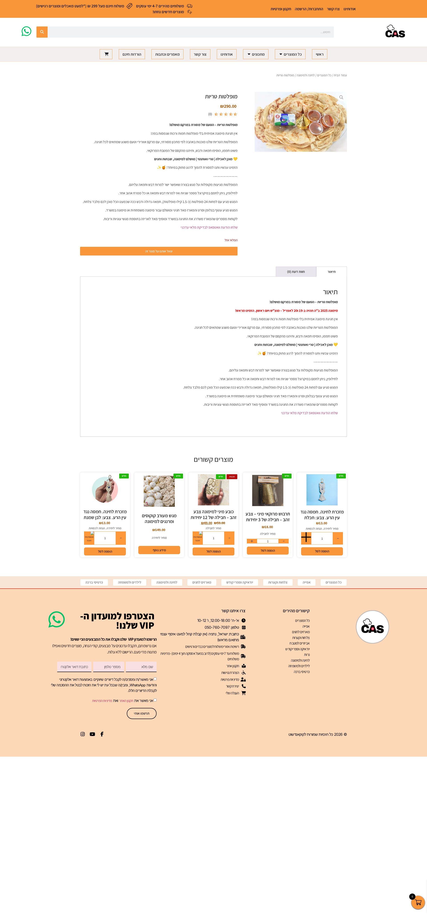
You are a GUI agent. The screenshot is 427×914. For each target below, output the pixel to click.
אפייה (306, 582)
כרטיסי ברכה (94, 582)
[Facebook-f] (102, 734)
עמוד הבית (340, 75)
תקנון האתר (126, 700)
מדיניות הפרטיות (102, 700)
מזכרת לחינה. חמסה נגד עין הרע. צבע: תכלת (322, 515)
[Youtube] (92, 734)
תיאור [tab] (332, 271)
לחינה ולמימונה (306, 75)
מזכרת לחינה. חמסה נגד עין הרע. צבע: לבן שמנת (105, 514)
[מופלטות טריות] (301, 122)
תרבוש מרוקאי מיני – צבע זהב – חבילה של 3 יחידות (268, 517)
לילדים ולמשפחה (129, 582)
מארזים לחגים (201, 582)
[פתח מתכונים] (249, 54)
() (210, 114)
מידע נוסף (159, 550)
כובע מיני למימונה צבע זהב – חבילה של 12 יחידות (214, 514)
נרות (307, 654)
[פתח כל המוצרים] (281, 54)
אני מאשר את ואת (122, 700)
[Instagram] (82, 734)
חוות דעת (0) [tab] (296, 271)
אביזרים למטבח (300, 643)
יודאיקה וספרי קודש (239, 582)
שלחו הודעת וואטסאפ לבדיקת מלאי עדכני (209, 227)
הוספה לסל (322, 551)
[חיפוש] (42, 32)
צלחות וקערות (278, 582)
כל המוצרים (324, 75)
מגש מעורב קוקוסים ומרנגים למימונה (159, 518)
